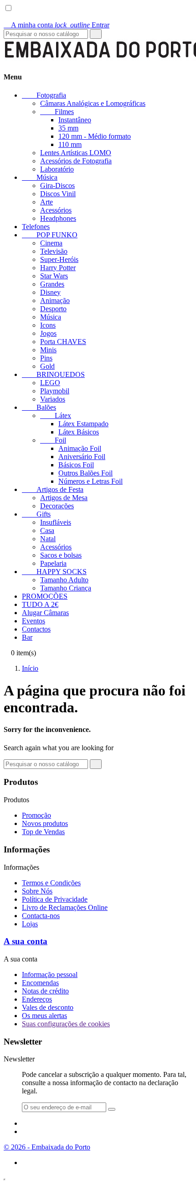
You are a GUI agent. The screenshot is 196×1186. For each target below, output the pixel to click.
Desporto (53, 309)
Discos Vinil (58, 194)
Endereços (37, 999)
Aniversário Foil (81, 456)
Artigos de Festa (52, 489)
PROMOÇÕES (44, 596)
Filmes (57, 111)
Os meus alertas (44, 1015)
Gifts (36, 514)
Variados (52, 399)
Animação (55, 300)
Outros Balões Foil (85, 473)
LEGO (50, 383)
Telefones (36, 226)
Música (39, 177)
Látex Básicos (78, 432)
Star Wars (54, 276)
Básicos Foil (76, 465)
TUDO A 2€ (40, 604)
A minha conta (29, 25)
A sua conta (25, 941)
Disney (50, 292)
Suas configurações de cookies (66, 1024)
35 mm (68, 128)
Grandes (52, 284)
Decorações (57, 506)
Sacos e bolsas (61, 555)
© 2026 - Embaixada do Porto (47, 1147)
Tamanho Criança (65, 588)
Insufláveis (55, 522)
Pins (46, 358)
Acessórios (56, 210)
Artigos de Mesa (64, 498)
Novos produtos (45, 823)
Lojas (30, 924)
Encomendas (40, 983)
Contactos (36, 629)
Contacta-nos (41, 916)
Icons (48, 325)
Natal (48, 539)
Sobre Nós (37, 891)
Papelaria (53, 563)
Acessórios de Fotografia (76, 161)
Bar (27, 637)
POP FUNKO (49, 235)
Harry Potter (58, 268)
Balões (39, 407)
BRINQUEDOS (53, 374)
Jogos (48, 333)
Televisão (53, 251)
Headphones (58, 218)
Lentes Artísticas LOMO (75, 153)
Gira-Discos (57, 185)
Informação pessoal (49, 974)
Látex (55, 415)
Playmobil (54, 391)
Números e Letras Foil (90, 481)
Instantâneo (74, 120)
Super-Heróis (59, 259)
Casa (47, 530)
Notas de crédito (45, 991)
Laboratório (57, 169)
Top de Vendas (43, 832)
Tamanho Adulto (64, 580)
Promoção (36, 815)
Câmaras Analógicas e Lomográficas (92, 103)
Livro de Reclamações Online (65, 907)
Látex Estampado (83, 424)
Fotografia (44, 95)
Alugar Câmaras (45, 613)
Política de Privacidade (55, 899)
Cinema (51, 243)
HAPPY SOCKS (54, 571)
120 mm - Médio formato (94, 136)
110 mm (70, 144)
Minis (48, 350)
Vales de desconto (47, 1007)
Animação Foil (79, 448)
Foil (53, 440)
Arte (46, 202)
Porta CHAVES (63, 341)
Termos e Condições (51, 883)
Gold (47, 366)
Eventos (33, 621)
